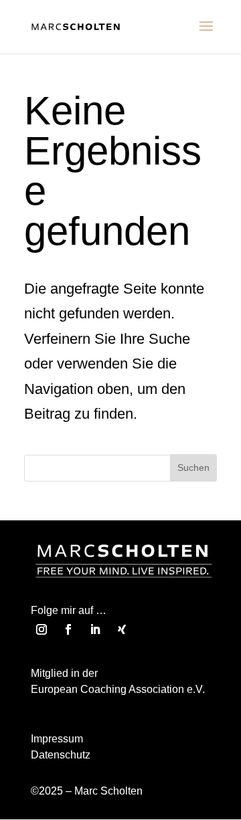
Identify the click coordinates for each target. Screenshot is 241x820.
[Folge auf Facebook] (68, 629)
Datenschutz (60, 754)
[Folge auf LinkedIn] (95, 629)
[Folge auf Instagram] (41, 629)
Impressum (57, 738)
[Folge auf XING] (122, 629)
